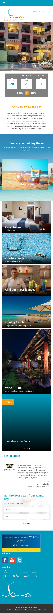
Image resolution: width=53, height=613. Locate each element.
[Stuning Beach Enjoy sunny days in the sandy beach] (26, 312)
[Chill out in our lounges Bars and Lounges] (26, 280)
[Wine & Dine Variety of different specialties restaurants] (26, 361)
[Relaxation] (25, 174)
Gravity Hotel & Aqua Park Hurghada (15, 537)
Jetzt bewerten (21, 550)
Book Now (26, 92)
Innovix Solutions (31, 607)
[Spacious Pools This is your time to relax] (26, 248)
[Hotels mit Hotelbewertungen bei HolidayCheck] (33, 537)
